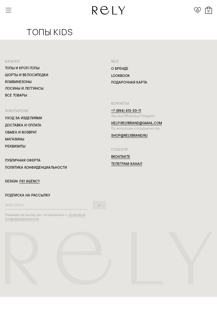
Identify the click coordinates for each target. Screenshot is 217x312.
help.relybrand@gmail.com (136, 123)
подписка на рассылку (27, 195)
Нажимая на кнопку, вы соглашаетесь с (37, 215)
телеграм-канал (126, 164)
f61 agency (29, 181)
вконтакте (120, 157)
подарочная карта (129, 82)
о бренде (119, 69)
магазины (14, 139)
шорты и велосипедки (26, 75)
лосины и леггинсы (24, 88)
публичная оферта (22, 160)
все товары (16, 95)
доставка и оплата (23, 125)
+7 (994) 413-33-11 (126, 111)
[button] (8, 10)
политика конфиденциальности (36, 167)
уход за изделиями (23, 118)
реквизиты (15, 146)
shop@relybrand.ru (129, 135)
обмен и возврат (21, 132)
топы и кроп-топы (22, 68)
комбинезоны (18, 82)
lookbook (120, 76)
